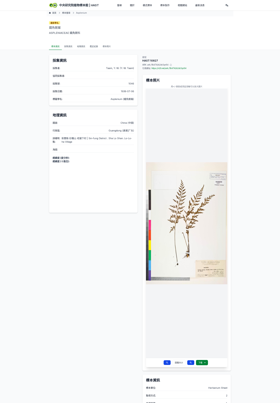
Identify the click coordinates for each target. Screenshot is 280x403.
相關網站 (182, 5)
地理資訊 (81, 46)
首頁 (54, 13)
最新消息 (200, 5)
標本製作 (165, 5)
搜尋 (119, 5)
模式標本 (147, 5)
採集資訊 (68, 46)
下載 (200, 362)
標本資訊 (55, 46)
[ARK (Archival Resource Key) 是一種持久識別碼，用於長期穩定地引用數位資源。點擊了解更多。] (171, 64)
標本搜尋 (66, 13)
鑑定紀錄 (94, 46)
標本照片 (107, 46)
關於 (132, 5)
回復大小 (179, 362)
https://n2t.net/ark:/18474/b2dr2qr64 (169, 68)
